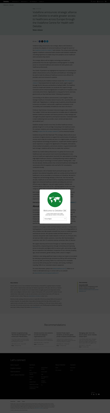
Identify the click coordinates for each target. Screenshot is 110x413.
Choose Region (48, 218)
